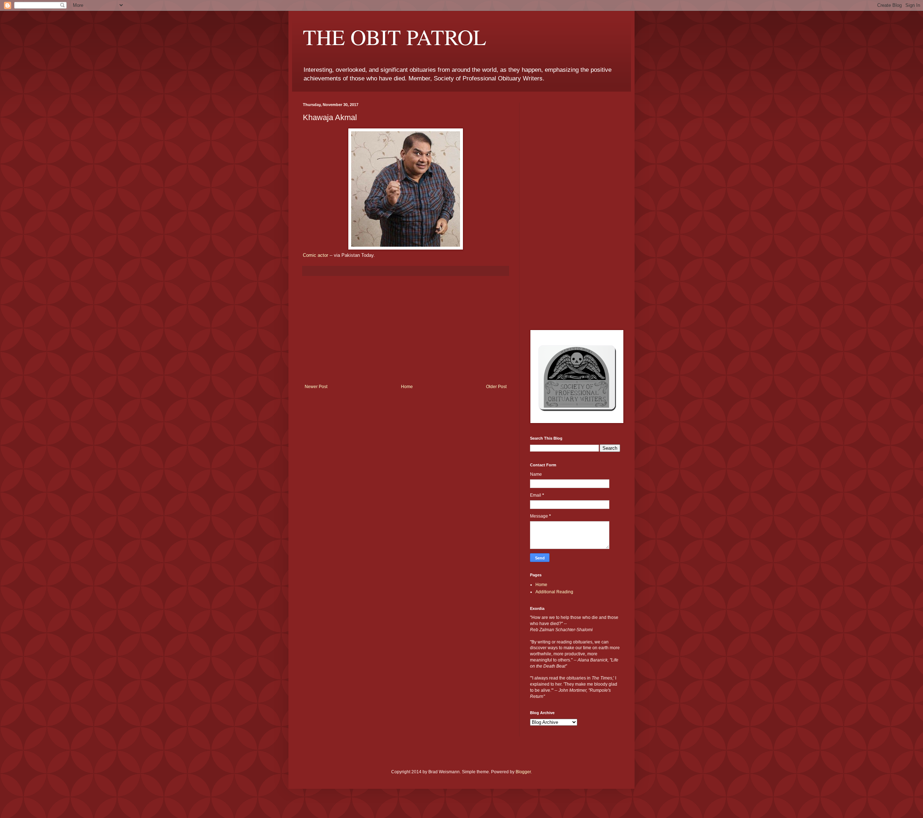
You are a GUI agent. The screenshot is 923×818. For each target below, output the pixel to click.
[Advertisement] (406, 330)
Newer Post (316, 386)
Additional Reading (554, 591)
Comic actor (315, 255)
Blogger (523, 771)
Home (407, 386)
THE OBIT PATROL (394, 36)
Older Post (496, 386)
